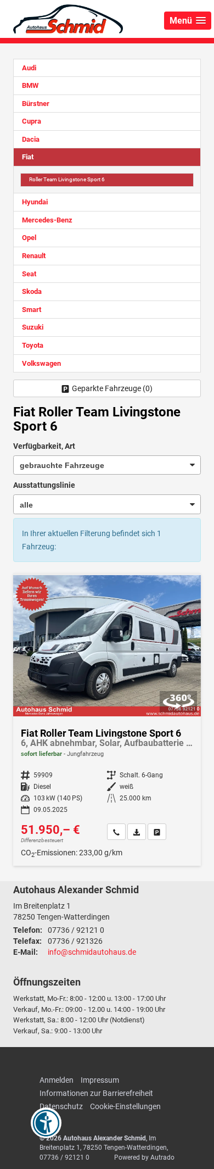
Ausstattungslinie (44, 485)
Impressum (100, 1080)
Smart (31, 309)
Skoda (32, 291)
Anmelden (57, 1080)
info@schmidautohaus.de (92, 952)
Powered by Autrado (144, 1157)
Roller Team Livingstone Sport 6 (67, 179)
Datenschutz (61, 1106)
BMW (30, 85)
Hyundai (35, 202)
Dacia (31, 139)
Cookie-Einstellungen (125, 1106)
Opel (29, 237)
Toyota (32, 345)
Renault (34, 256)
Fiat (27, 157)
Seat (29, 274)
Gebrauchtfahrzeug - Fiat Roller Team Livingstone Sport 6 (107, 720)
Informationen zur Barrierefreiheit (96, 1093)
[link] (116, 831)
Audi (29, 68)
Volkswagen (41, 363)
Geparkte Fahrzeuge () (112, 388)
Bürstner (35, 103)
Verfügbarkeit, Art (44, 446)
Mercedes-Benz (47, 220)
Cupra (31, 121)
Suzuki (32, 327)
